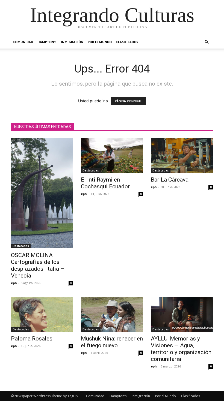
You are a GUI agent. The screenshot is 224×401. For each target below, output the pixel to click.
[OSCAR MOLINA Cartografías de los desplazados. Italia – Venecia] (42, 193)
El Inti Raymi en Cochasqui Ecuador (105, 183)
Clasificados (127, 42)
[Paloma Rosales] (42, 314)
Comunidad (23, 42)
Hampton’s (47, 42)
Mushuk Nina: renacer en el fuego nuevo (112, 342)
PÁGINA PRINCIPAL (128, 101)
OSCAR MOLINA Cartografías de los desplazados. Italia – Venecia (37, 265)
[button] (206, 42)
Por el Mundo (100, 42)
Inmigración (72, 42)
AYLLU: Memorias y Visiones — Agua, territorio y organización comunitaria (181, 348)
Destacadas (21, 246)
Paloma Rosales (31, 338)
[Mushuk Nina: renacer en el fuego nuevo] (112, 314)
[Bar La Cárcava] (182, 155)
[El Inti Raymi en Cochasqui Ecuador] (112, 155)
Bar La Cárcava (169, 179)
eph (14, 283)
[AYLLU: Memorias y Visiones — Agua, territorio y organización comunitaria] (182, 314)
